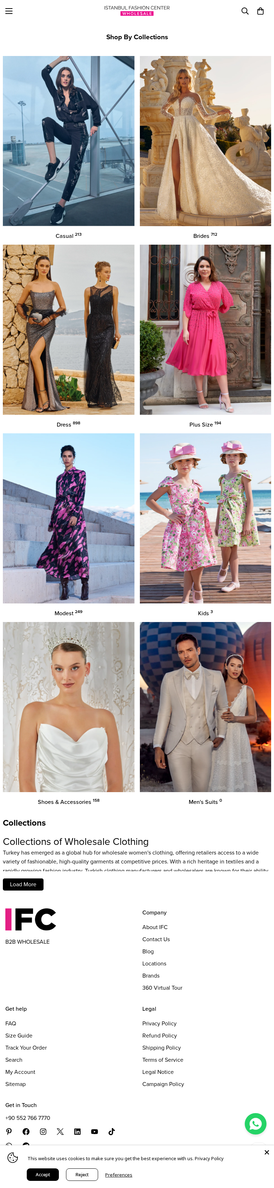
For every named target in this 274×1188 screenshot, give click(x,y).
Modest (68, 613)
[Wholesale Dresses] (69, 330)
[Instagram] (43, 1131)
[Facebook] (26, 1131)
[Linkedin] (77, 1131)
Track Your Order (26, 1048)
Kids (205, 613)
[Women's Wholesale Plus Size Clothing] (206, 330)
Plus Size (205, 424)
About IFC (155, 927)
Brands (150, 976)
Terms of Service (162, 1060)
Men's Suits (205, 802)
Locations (154, 963)
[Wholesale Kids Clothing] (206, 518)
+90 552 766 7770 (27, 1118)
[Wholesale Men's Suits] (206, 707)
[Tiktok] (111, 1131)
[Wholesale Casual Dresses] (69, 141)
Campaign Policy (163, 1084)
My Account (20, 1072)
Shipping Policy (161, 1048)
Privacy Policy (159, 1023)
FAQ (10, 1023)
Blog (148, 951)
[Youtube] (94, 1131)
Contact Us (156, 939)
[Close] (266, 1152)
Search (13, 1060)
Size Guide (18, 1035)
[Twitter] (60, 1131)
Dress (68, 424)
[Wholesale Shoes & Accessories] (69, 707)
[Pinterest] (8, 1131)
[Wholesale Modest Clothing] (69, 518)
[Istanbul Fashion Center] (137, 11)
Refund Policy (159, 1035)
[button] (260, 11)
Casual (69, 236)
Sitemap (15, 1084)
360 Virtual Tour (162, 988)
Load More (23, 884)
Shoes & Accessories (69, 802)
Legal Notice (158, 1072)
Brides (205, 236)
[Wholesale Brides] (206, 141)
